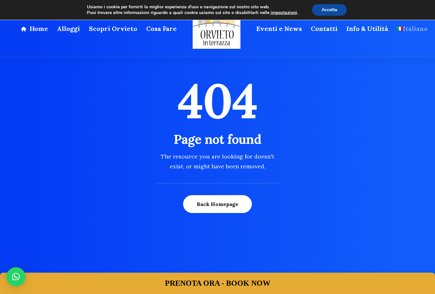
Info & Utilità (367, 29)
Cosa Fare (161, 29)
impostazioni (284, 13)
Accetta (329, 10)
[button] (15, 276)
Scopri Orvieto (113, 29)
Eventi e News (279, 29)
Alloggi (68, 29)
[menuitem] (34, 28)
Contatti (324, 29)
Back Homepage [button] (217, 204)
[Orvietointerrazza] (216, 29)
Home (39, 29)
